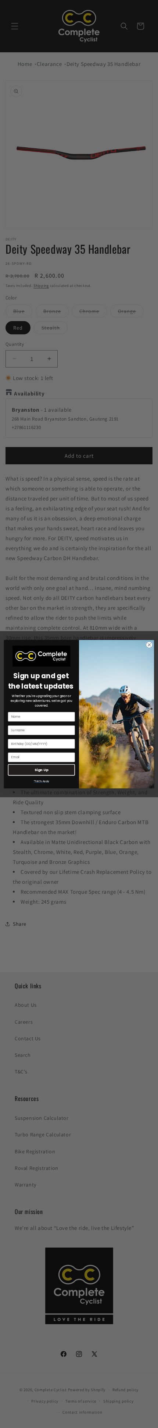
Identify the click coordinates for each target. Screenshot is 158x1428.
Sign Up (41, 769)
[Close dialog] (149, 644)
